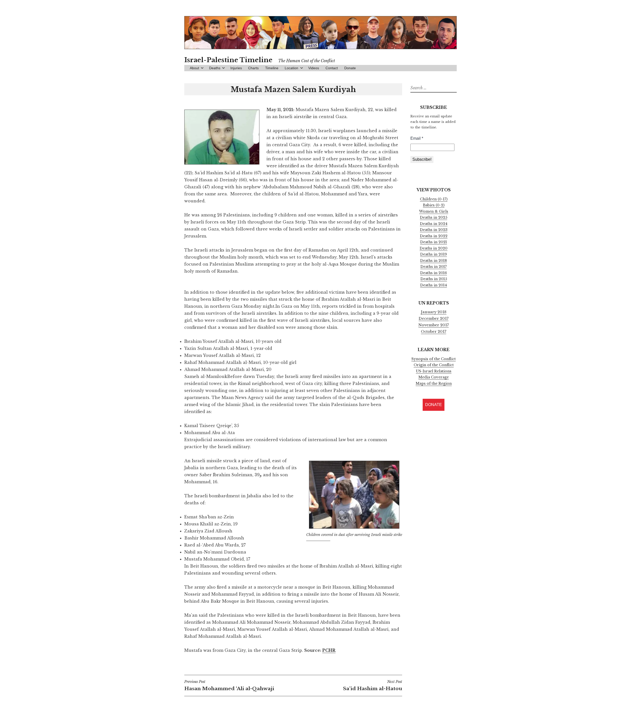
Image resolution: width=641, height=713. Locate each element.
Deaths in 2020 (433, 248)
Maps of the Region (434, 383)
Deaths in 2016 (433, 273)
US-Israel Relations (433, 371)
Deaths (214, 68)
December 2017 (433, 318)
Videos (313, 68)
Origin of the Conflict (434, 365)
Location (291, 68)
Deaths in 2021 (433, 242)
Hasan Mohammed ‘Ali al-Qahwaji (229, 685)
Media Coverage (433, 377)
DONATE (433, 405)
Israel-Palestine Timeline (228, 60)
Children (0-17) (433, 199)
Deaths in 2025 (433, 217)
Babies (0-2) (433, 205)
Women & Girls (433, 211)
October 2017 (433, 331)
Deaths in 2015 (433, 279)
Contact (332, 68)
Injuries (236, 68)
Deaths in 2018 (433, 260)
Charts (253, 68)
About (194, 68)
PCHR (329, 650)
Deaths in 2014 (433, 285)
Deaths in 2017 (433, 266)
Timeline (271, 68)
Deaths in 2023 (433, 229)
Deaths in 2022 (433, 236)
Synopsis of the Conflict (433, 359)
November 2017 (433, 325)
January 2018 (433, 312)
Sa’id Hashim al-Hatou (372, 685)
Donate (350, 68)
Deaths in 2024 (433, 223)
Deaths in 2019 (433, 254)
